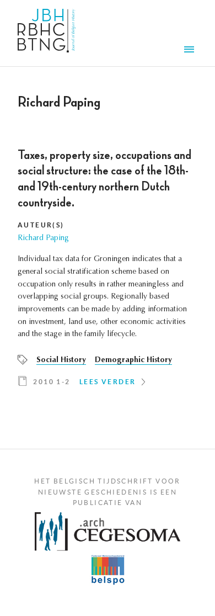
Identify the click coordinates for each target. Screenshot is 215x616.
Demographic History (133, 360)
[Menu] (190, 50)
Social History (61, 360)
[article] (107, 271)
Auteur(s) (41, 225)
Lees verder (107, 381)
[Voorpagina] (47, 33)
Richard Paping (43, 238)
